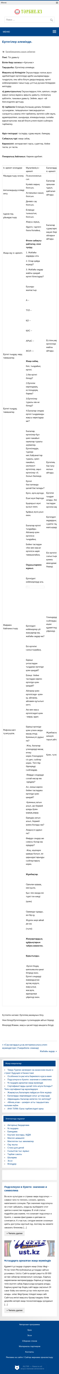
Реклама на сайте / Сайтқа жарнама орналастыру (29, 1357)
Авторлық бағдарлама (18, 1125)
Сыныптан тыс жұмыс (18, 1151)
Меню (4, 3)
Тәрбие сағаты (14, 1154)
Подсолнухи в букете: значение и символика (29, 1079)
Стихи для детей (15, 1147)
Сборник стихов (29, 1341)
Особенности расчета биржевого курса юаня (29, 1076)
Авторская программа (29, 1325)
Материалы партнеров (29, 1346)
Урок (29, 1330)
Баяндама (12, 1131)
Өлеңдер (11, 1164)
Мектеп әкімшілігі (15, 1138)
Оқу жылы (12, 1144)
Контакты (29, 1352)
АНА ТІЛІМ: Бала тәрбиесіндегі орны (25, 1108)
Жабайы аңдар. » (48, 1051)
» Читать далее (14, 1233)
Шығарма (12, 1157)
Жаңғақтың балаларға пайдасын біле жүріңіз (29, 1092)
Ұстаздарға (12, 1128)
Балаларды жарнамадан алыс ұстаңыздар (28, 1095)
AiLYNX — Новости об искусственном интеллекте (32, 1367)
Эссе (9, 1161)
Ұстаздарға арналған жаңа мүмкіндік (25, 1083)
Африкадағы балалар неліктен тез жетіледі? (29, 1099)
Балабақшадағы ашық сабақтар (20, 52)
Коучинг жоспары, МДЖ (19, 1135)
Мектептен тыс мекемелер (20, 1141)
